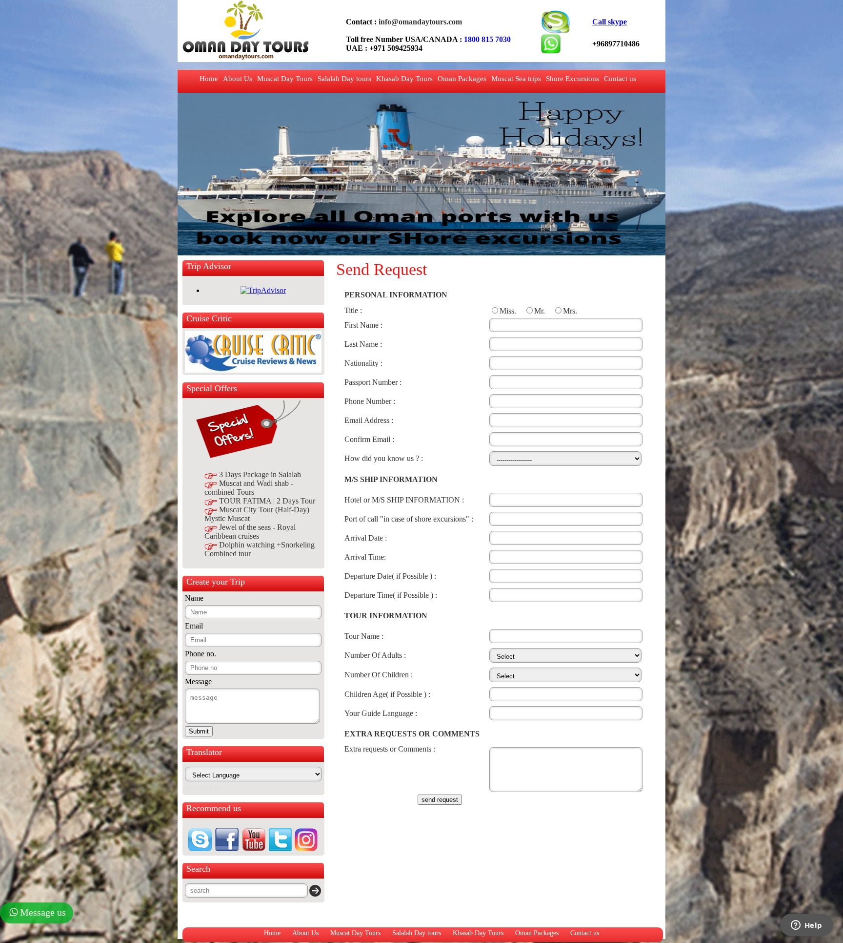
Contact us (620, 79)
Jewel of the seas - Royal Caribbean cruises (250, 531)
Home (209, 79)
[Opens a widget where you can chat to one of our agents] (806, 926)
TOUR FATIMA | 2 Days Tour (267, 501)
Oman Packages (462, 79)
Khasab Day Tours (404, 79)
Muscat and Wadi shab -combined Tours (248, 487)
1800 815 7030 (487, 39)
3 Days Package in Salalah (260, 474)
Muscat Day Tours (285, 79)
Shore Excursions (572, 79)
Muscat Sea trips (516, 79)
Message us (43, 912)
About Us (237, 79)
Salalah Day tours (344, 79)
